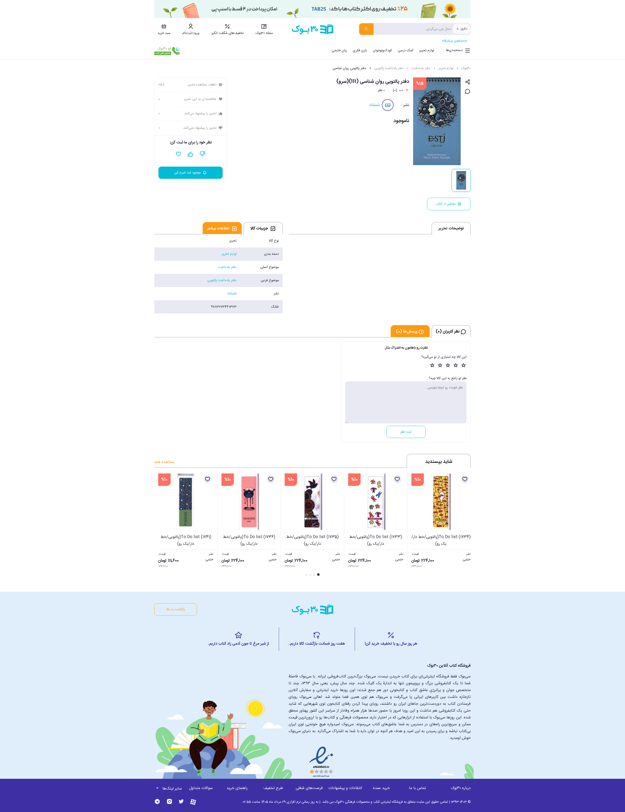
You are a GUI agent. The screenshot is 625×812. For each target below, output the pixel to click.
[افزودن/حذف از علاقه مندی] (465, 479)
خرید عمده (381, 788)
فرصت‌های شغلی (309, 788)
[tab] (263, 228)
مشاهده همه (164, 462)
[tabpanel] (218, 273)
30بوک (466, 68)
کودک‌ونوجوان (382, 50)
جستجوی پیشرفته (454, 41)
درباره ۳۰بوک (461, 788)
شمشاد (374, 105)
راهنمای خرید (237, 788)
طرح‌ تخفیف (273, 788)
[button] (161, 525)
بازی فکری (360, 50)
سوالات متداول (201, 788)
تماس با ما (417, 788)
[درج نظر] (468, 91)
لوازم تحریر (426, 50)
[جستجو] (366, 29)
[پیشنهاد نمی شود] (202, 154)
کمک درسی (405, 50)
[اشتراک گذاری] (468, 82)
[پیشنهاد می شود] (191, 154)
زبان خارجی (339, 50)
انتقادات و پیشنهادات (345, 788)
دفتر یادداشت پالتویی (389, 68)
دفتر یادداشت (421, 68)
